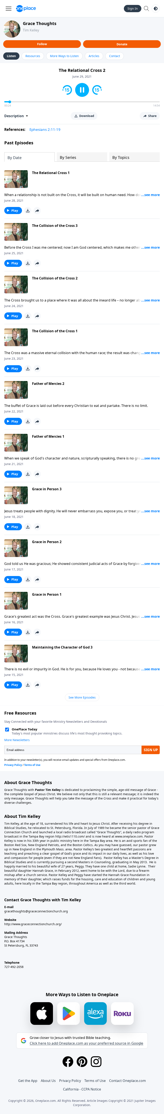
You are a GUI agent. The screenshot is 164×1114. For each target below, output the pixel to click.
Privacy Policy (70, 1080)
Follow (42, 44)
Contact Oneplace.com (127, 1080)
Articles (94, 56)
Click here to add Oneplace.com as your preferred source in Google (86, 1043)
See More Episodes (82, 697)
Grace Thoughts (39, 23)
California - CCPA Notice (82, 1089)
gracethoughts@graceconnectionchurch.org (36, 911)
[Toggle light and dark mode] (156, 8)
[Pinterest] (82, 1061)
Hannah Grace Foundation (127, 875)
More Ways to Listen (64, 56)
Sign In (132, 8)
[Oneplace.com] (26, 8)
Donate (122, 44)
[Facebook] (68, 1061)
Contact (114, 56)
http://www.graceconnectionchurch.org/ (33, 924)
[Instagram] (96, 1061)
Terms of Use (95, 1080)
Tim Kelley (31, 30)
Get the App (27, 1080)
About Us (48, 1080)
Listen (11, 56)
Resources (32, 56)
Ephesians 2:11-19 (44, 129)
